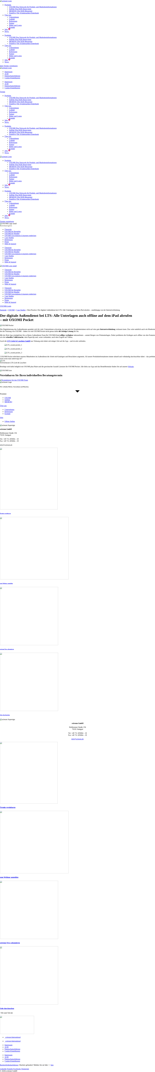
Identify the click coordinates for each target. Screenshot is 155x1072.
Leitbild (12, 19)
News (7, 31)
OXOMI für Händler (12, 234)
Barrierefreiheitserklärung (9, 1065)
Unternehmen (14, 17)
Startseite (3, 310)
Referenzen (13, 21)
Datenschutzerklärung (12, 76)
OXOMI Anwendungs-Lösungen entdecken (20, 236)
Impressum (8, 72)
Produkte (8, 5)
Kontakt (12, 27)
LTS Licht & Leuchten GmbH (18, 341)
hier (52, 1065)
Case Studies (9, 238)
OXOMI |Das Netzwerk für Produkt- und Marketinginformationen (33, 7)
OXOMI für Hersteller (13, 231)
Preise (7, 242)
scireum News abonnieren (7, 649)
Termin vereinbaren (5, 513)
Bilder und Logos (15, 25)
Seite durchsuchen (5, 715)
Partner (11, 23)
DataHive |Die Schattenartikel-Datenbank (24, 13)
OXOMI (11, 310)
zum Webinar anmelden (6, 583)
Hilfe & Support (10, 244)
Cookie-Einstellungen (12, 78)
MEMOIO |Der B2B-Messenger (20, 11)
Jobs (7, 29)
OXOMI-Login (5, 306)
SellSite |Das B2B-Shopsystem (20, 9)
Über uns (8, 15)
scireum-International (13, 1037)
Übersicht (8, 229)
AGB (7, 74)
